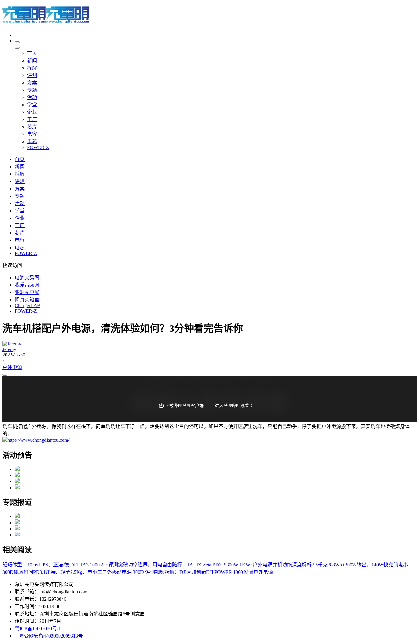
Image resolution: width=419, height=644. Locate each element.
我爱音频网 (27, 285)
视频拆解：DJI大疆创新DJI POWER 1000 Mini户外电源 (214, 572)
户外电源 (12, 367)
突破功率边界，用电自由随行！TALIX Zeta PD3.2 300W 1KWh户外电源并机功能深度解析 (215, 564)
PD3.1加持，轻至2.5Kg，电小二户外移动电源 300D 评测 (94, 572)
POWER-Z (26, 311)
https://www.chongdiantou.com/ (38, 440)
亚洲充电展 (27, 292)
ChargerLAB (27, 305)
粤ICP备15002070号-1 (38, 628)
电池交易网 (27, 277)
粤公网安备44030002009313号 (51, 635)
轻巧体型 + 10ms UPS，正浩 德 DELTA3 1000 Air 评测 (60, 564)
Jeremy (9, 349)
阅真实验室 (27, 299)
